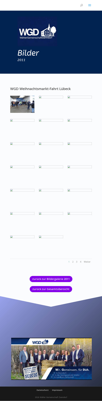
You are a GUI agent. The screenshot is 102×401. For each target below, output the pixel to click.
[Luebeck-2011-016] (22, 191)
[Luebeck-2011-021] (80, 214)
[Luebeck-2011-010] (22, 144)
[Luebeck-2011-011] (51, 144)
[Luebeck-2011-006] (80, 97)
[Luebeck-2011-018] (80, 191)
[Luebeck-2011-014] (51, 167)
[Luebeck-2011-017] (51, 191)
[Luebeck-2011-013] (22, 167)
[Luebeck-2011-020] (51, 214)
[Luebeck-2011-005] (51, 97)
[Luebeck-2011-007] (22, 121)
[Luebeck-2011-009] (80, 121)
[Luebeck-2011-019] (22, 214)
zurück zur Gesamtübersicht (50, 289)
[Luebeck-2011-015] (80, 167)
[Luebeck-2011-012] (80, 144)
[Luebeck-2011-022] (22, 237)
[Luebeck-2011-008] (51, 121)
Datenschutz (43, 390)
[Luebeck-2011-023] (51, 237)
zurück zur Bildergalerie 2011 (51, 279)
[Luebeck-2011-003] (22, 112)
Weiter (87, 261)
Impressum (57, 390)
